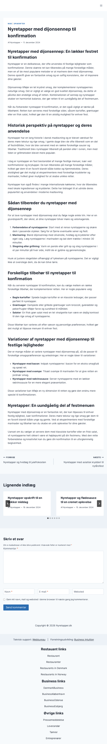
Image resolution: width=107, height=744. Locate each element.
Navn (8, 591)
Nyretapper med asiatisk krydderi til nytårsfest (84, 461)
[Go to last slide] (8, 503)
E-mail (43, 591)
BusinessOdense (53, 700)
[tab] (48, 518)
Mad (10, 24)
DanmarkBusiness (53, 688)
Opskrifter (19, 24)
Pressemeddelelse (53, 720)
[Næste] (99, 503)
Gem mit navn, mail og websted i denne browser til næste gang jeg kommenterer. (47, 599)
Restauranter (53, 662)
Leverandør (53, 726)
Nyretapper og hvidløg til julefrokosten (24, 460)
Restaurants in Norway (53, 674)
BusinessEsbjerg (53, 706)
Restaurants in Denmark (53, 668)
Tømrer (54, 732)
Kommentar (10, 548)
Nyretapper (15, 42)
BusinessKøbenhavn (53, 694)
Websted (79, 591)
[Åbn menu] (101, 5)
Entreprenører (53, 738)
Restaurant (53, 655)
